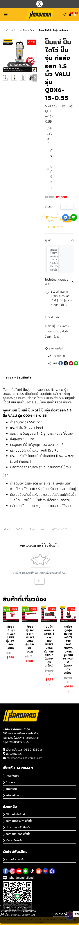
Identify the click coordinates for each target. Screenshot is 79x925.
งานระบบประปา (53, 331)
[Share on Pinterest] (71, 363)
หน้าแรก (9, 30)
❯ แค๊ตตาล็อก (11, 795)
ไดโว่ (18, 389)
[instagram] (12, 871)
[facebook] (6, 871)
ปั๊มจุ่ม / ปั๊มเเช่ (28, 30)
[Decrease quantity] (62, 206)
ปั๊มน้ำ (65, 331)
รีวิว (40, 581)
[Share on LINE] (76, 363)
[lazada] (45, 871)
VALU (58, 317)
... (17, 30)
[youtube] (19, 871)
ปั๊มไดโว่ (20, 529)
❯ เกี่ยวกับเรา (11, 776)
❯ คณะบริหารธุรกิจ (14, 859)
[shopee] (39, 871)
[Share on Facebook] (60, 363)
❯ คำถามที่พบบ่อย (13, 840)
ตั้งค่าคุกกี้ (61, 913)
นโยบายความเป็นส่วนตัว (17, 914)
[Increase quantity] (72, 206)
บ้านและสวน (63, 326)
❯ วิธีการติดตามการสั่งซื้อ (18, 821)
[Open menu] (5, 14)
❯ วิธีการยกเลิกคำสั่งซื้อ (16, 834)
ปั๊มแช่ (7, 529)
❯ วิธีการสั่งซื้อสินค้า (14, 814)
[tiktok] (32, 871)
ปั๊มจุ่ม (32, 529)
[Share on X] (66, 363)
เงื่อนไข (53, 269)
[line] (25, 871)
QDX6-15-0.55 (59, 529)
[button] (65, 14)
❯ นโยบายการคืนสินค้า (16, 827)
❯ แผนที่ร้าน (10, 789)
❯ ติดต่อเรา (10, 782)
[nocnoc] (52, 871)
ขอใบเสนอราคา (55, 227)
